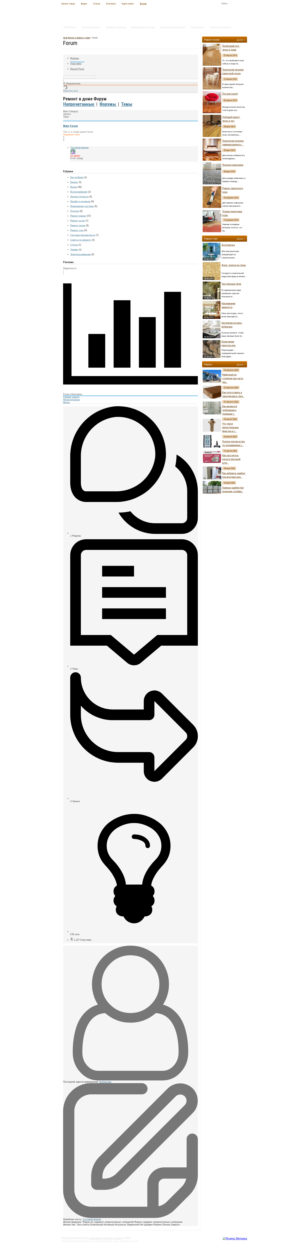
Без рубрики (76, 177)
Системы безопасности (172, 27)
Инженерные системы (142, 27)
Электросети (197, 27)
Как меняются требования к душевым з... (229, 410)
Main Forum (70, 126)
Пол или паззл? (230, 93)
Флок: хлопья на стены (234, 265)
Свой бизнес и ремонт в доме (76, 38)
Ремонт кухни (77, 220)
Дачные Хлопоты (91, 27)
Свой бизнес (69, 27)
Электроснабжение (80, 254)
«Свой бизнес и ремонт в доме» (105, 1237)
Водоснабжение (78, 191)
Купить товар (68, 3)
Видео (84, 3)
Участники (75, 63)
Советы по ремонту (220, 27)
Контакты (111, 3)
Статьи (96, 3)
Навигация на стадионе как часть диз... (232, 378)
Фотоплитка (228, 245)
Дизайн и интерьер (116, 27)
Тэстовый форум (79, 147)
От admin (75, 155)
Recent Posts (77, 69)
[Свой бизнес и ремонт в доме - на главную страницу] (81, 13)
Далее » (241, 39)
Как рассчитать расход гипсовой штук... (231, 459)
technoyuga (105, 1081)
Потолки (74, 211)
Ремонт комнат (78, 216)
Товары (74, 249)
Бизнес (74, 182)
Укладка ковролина (232, 165)
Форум (143, 3)
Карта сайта (128, 3)
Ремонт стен (77, 230)
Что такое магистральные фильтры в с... (230, 427)
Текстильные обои (231, 283)
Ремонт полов (77, 225)
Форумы (74, 58)
